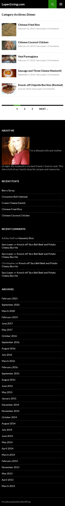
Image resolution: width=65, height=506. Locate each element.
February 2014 (10, 460)
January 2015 (9, 398)
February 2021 (10, 298)
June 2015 (7, 385)
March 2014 (8, 454)
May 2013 (7, 473)
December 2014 (10, 404)
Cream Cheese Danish (13, 202)
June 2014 (7, 435)
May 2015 (7, 392)
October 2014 (9, 417)
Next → (44, 108)
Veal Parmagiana (28, 56)
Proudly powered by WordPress (16, 501)
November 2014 (10, 410)
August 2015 (8, 379)
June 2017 (7, 323)
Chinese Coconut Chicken (33, 42)
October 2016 (9, 335)
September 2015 (10, 373)
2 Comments (53, 46)
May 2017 (7, 329)
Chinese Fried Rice (29, 24)
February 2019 (10, 317)
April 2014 (7, 448)
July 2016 (7, 354)
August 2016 (8, 348)
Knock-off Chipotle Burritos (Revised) (40, 84)
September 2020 (10, 304)
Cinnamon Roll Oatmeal (15, 196)
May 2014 (7, 442)
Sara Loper (41, 28)
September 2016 (10, 342)
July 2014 (7, 429)
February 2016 (10, 367)
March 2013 (8, 485)
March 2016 (8, 360)
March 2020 (8, 310)
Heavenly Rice (26, 238)
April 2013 (7, 479)
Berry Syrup (8, 190)
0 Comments (53, 28)
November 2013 (10, 467)
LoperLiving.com (13, 4)
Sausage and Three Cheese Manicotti (40, 70)
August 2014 (8, 423)
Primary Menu (61, 4)
